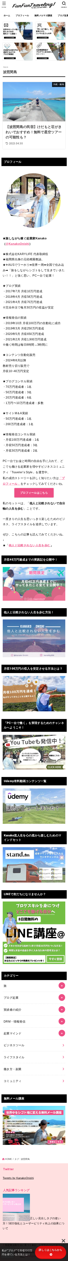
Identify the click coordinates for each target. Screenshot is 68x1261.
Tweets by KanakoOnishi (18, 1178)
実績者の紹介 (12, 1009)
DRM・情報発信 (14, 1021)
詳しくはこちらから (50, 1250)
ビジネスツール (14, 1045)
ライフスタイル (14, 1057)
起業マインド (12, 1033)
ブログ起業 (11, 997)
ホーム (7, 15)
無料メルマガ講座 (43, 15)
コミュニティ (12, 1081)
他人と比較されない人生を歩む (29, 545)
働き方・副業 (12, 1069)
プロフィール (22, 15)
